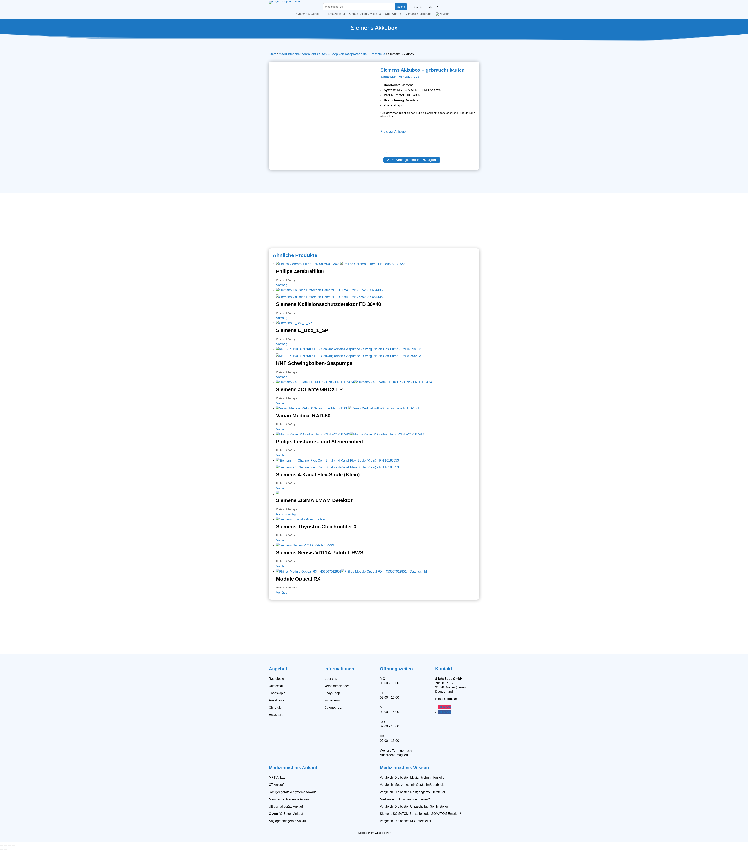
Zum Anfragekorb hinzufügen (411, 160)
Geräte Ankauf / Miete (363, 13)
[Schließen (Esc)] (13, 845)
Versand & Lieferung (418, 13)
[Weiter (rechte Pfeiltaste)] (5, 849)
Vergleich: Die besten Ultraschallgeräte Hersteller (414, 806)
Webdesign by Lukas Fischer (374, 832)
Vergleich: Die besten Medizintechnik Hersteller (412, 777)
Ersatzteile (334, 13)
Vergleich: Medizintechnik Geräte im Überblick (412, 784)
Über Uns (391, 13)
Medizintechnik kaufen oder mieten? (405, 799)
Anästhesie (276, 700)
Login (429, 7)
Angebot (278, 668)
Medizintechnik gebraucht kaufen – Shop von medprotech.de (323, 54)
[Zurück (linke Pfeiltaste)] (1, 849)
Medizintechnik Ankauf (293, 767)
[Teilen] (9, 845)
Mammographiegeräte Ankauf (289, 799)
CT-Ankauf (276, 784)
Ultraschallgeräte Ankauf (286, 806)
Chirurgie (275, 707)
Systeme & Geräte (307, 13)
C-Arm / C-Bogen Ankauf (286, 813)
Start (272, 54)
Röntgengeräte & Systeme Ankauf (292, 792)
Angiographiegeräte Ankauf (288, 821)
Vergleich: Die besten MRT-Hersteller (405, 821)
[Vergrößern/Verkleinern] (1, 845)
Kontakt (417, 7)
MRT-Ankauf (277, 777)
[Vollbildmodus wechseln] (5, 845)
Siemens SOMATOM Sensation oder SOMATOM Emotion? (420, 813)
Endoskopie (277, 693)
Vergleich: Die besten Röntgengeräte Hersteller (412, 792)
